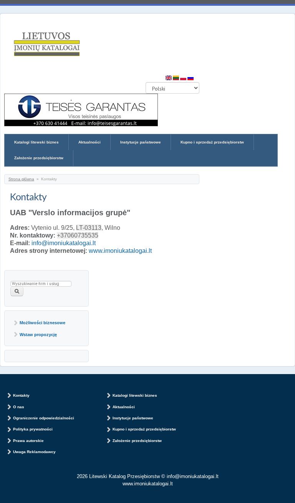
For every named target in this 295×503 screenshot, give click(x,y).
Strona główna (21, 179)
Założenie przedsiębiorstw (38, 158)
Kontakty (21, 395)
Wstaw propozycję (38, 334)
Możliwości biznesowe (42, 322)
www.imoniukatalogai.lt (120, 250)
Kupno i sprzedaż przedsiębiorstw (212, 142)
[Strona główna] (46, 45)
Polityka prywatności (33, 429)
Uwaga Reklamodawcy (34, 452)
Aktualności (89, 142)
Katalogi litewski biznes (36, 142)
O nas (18, 407)
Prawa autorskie (28, 441)
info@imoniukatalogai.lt (63, 243)
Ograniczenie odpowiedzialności (43, 418)
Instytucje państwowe (140, 142)
